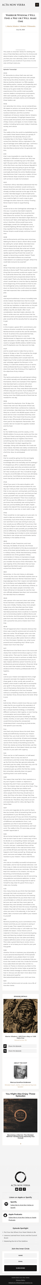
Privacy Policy (20, 1280)
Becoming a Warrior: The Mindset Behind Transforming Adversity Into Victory (20, 1136)
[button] (20, 1143)
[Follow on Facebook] (24, 1189)
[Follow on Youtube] (16, 1189)
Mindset (23, 26)
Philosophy (31, 26)
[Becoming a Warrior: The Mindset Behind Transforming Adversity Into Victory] (20, 1115)
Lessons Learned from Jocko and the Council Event (20, 1237)
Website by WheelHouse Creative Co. (20, 1282)
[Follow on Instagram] (20, 1189)
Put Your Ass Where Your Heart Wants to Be (20, 1232)
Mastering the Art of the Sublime (16, 1241)
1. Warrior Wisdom (12, 26)
